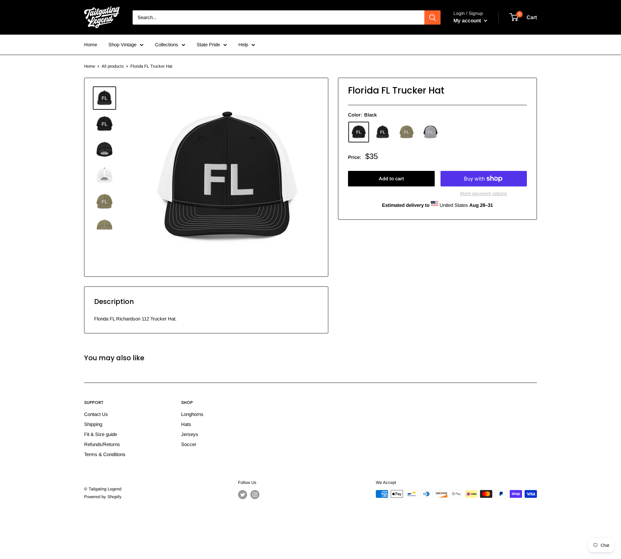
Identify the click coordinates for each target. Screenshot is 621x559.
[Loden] (406, 132)
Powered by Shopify (103, 496)
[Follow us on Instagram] (254, 494)
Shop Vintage (122, 44)
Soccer (188, 444)
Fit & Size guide (100, 434)
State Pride (208, 44)
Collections (166, 44)
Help (243, 44)
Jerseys (189, 434)
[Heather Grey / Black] (430, 132)
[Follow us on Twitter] (242, 494)
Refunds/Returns (102, 444)
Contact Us (96, 414)
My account (467, 20)
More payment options (483, 193)
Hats (186, 424)
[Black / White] (382, 132)
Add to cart (391, 178)
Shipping (93, 424)
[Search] (432, 17)
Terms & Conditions (104, 454)
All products (113, 66)
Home (90, 44)
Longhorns (192, 414)
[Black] (358, 132)
